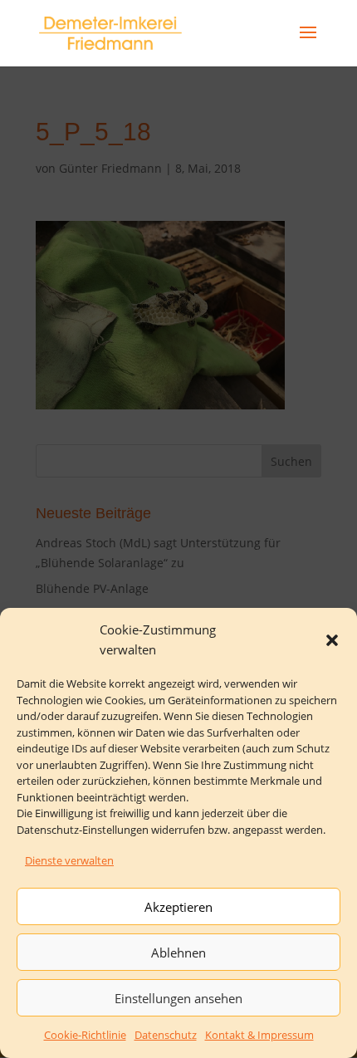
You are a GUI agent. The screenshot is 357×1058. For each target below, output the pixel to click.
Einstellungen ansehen (178, 998)
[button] (332, 640)
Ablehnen (178, 952)
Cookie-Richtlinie (85, 1034)
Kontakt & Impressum (259, 1034)
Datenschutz (165, 1034)
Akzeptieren (178, 907)
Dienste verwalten (69, 860)
